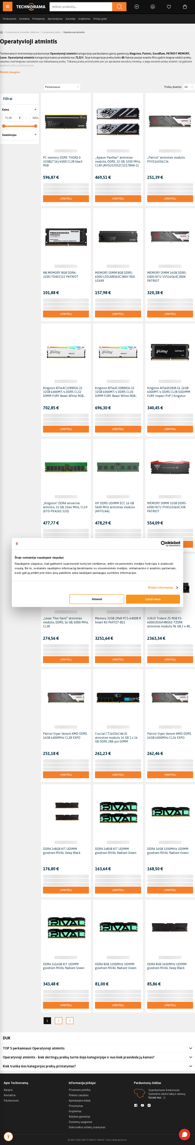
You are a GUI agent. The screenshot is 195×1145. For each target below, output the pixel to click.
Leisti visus (153, 599)
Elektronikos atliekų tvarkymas (87, 1127)
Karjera (8, 1089)
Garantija (70, 18)
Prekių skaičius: (173, 86)
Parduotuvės (9, 18)
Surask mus (154, 1097)
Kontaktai (24, 18)
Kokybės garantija (79, 1116)
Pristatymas (38, 18)
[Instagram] (149, 1105)
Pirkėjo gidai (100, 18)
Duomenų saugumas (80, 1121)
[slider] (3, 126)
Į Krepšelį (66, 198)
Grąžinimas (84, 18)
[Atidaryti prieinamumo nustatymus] (8, 1136)
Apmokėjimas (55, 18)
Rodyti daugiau (10, 72)
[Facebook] (136, 1105)
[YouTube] (142, 1105)
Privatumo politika (79, 1089)
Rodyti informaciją (160, 587)
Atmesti (97, 599)
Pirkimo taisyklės (79, 1095)
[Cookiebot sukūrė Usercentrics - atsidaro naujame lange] (163, 544)
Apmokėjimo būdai (79, 1100)
